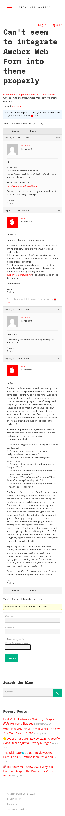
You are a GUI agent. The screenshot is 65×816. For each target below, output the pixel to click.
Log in (42, 25)
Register (56, 25)
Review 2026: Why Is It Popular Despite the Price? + (28, 771)
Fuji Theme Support (46, 94)
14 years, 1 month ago (16, 115)
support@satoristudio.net (19, 274)
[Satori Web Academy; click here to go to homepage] (32, 7)
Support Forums (27, 94)
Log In (12, 658)
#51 (58, 137)
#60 (58, 358)
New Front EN (10, 94)
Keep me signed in (16, 639)
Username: (9, 616)
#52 (58, 210)
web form (16, 106)
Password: (9, 627)
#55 (58, 309)
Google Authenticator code (16, 643)
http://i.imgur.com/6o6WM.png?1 (23, 185)
